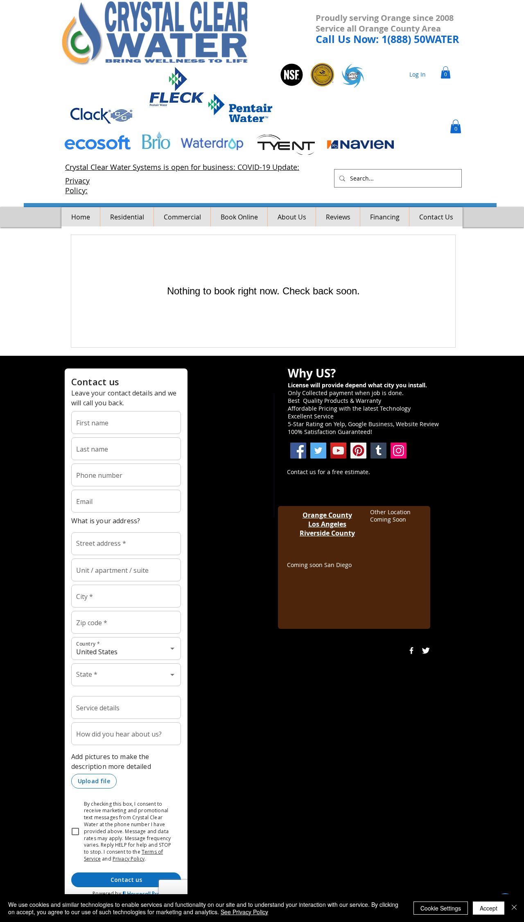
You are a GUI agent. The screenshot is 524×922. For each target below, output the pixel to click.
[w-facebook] (411, 650)
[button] (445, 72)
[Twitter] (318, 451)
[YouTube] (338, 451)
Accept (488, 908)
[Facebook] (298, 451)
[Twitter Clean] (425, 650)
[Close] (514, 908)
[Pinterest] (358, 451)
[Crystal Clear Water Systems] (378, 451)
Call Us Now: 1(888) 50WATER (387, 39)
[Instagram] (399, 451)
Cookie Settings (440, 908)
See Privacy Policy (244, 912)
